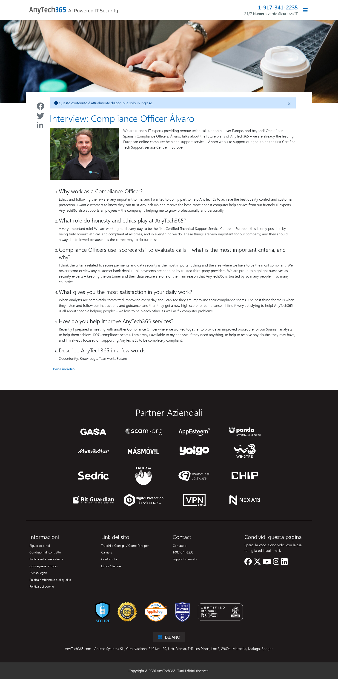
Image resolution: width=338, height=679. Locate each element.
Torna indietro (63, 368)
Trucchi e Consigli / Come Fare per (125, 545)
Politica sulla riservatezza (46, 559)
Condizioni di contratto (45, 552)
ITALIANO (171, 637)
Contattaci (179, 545)
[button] (248, 562)
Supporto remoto (185, 559)
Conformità (109, 559)
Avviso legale (38, 572)
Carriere (106, 552)
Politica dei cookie (41, 586)
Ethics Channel (111, 566)
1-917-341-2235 (278, 7)
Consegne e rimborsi (43, 566)
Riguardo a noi (39, 545)
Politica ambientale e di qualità (50, 579)
